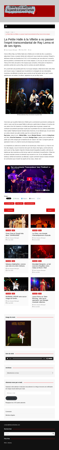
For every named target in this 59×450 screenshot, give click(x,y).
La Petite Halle (9, 203)
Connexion (9, 411)
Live (30, 50)
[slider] (50, 358)
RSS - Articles (8, 442)
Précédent (10, 210)
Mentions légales (10, 415)
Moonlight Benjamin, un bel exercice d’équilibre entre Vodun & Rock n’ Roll (41, 266)
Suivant (50, 210)
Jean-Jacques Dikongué (11, 50)
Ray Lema (19, 203)
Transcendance (30, 203)
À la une (8, 230)
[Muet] (47, 358)
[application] (29, 358)
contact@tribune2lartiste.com (12, 425)
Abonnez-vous (11, 398)
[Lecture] (7, 358)
